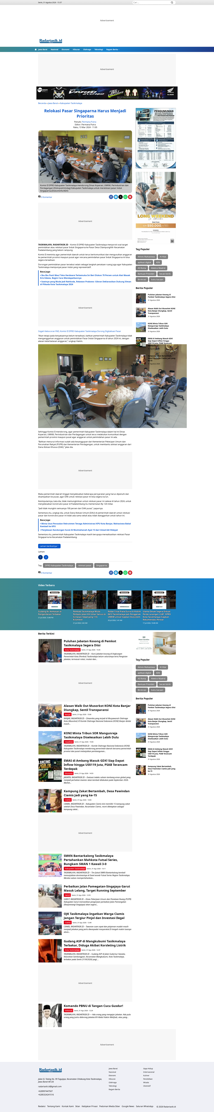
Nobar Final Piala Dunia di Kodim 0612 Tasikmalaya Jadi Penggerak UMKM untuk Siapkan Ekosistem (124, 614)
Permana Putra (89, 121)
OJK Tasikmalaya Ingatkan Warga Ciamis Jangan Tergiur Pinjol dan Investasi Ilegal (94, 916)
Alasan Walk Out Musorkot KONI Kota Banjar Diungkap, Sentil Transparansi (161, 310)
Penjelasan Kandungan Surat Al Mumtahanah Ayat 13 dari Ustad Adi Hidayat (79, 530)
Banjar (67, 714)
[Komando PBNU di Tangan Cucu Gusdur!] (50, 1015)
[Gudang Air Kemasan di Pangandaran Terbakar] (54, 599)
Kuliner (146, 1075)
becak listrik (165, 273)
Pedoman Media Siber (109, 1106)
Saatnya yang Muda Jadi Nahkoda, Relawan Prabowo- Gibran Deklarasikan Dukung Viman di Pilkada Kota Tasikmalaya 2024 (85, 283)
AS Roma (142, 268)
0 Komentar (46, 197)
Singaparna (101, 565)
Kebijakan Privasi (90, 1106)
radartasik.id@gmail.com (50, 1086)
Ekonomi (65, 49)
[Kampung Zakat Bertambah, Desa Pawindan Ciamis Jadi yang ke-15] (141, 360)
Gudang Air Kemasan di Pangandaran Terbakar (50, 613)
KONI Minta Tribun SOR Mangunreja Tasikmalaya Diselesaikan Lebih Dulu (158, 325)
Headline (69, 742)
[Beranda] (35, 49)
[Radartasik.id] (50, 41)
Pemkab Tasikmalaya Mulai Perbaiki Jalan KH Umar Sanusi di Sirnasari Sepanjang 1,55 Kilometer (89, 615)
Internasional (148, 1072)
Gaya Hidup (148, 1068)
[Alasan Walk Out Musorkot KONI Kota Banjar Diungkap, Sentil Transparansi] (141, 312)
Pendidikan (148, 1079)
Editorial (68, 1010)
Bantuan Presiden (146, 273)
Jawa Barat (42, 49)
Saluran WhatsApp (144, 1106)
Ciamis (68, 800)
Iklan (77, 1106)
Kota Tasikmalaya (72, 650)
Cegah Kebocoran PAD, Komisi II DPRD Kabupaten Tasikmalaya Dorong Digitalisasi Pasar (79, 331)
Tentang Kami (53, 1106)
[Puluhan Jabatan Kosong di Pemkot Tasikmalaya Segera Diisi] (141, 298)
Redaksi (41, 1106)
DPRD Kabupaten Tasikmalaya (59, 565)
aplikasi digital (144, 262)
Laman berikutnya (48, 546)
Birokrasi (142, 279)
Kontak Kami (68, 1106)
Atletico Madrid (158, 268)
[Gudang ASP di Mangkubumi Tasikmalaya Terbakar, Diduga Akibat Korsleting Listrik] (50, 951)
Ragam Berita (112, 49)
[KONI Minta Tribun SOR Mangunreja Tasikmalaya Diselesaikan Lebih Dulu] (141, 327)
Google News (128, 1106)
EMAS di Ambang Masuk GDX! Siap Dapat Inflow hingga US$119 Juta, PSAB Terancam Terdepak (160, 342)
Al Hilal (163, 256)
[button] (113, 49)
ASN (158, 262)
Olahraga (87, 49)
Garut (67, 895)
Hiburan (76, 49)
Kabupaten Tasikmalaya (71, 103)
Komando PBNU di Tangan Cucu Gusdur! (93, 1006)
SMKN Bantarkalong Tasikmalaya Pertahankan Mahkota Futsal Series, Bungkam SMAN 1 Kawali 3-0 (91, 860)
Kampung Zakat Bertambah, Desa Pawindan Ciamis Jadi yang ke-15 (161, 358)
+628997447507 (45, 1091)
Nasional (54, 49)
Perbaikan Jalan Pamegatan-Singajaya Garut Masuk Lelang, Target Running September (97, 888)
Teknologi (98, 49)
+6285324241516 (46, 1094)
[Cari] (172, 2)
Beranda (42, 103)
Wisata (146, 1082)
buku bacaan (157, 279)
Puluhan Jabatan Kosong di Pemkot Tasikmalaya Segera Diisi (161, 295)
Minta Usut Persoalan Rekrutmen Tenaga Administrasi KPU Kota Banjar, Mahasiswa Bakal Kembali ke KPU (85, 525)
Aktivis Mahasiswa (146, 256)
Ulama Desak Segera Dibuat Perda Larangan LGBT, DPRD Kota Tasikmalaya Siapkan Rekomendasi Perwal (157, 615)
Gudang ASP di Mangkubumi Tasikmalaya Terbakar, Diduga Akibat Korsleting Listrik (95, 943)
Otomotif (147, 1086)
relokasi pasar (84, 565)
